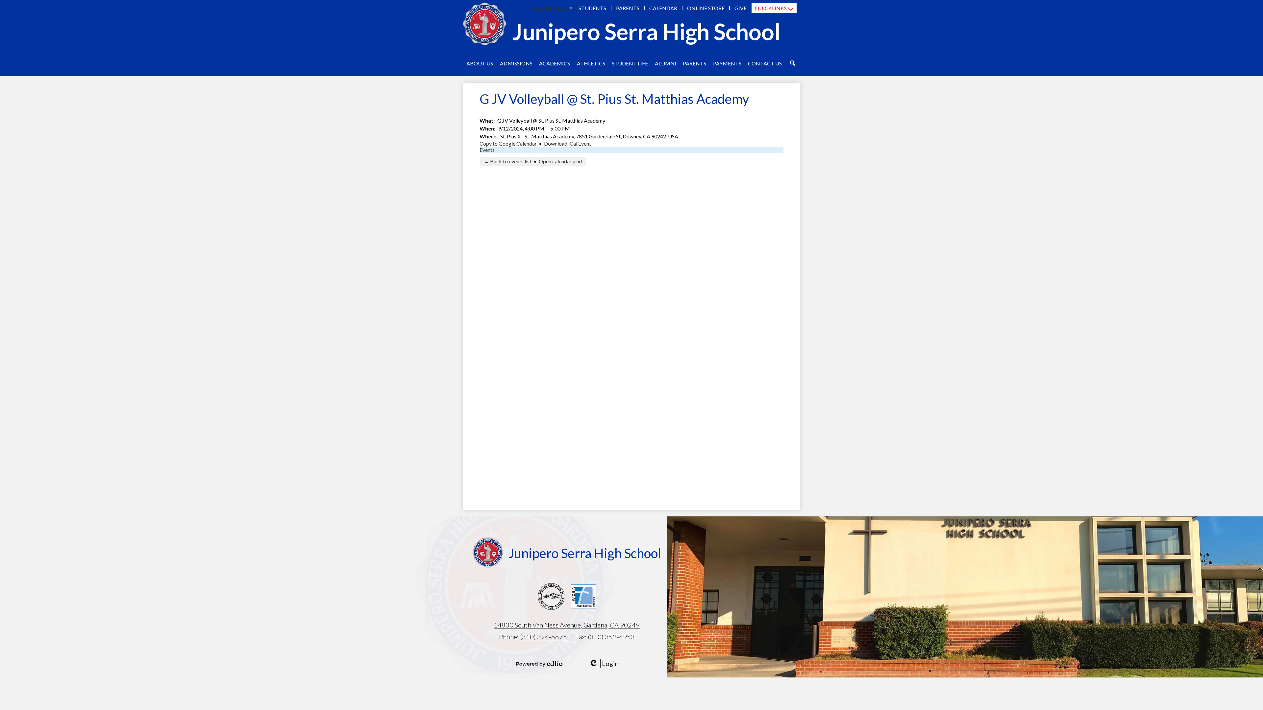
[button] (479, 63)
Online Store (706, 8)
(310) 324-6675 (544, 637)
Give (740, 8)
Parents (627, 8)
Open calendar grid (560, 161)
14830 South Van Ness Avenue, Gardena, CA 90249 (567, 625)
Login (604, 663)
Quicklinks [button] (771, 8)
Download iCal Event (567, 143)
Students (592, 8)
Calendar (663, 8)
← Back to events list (508, 161)
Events (487, 150)
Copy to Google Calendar (508, 143)
